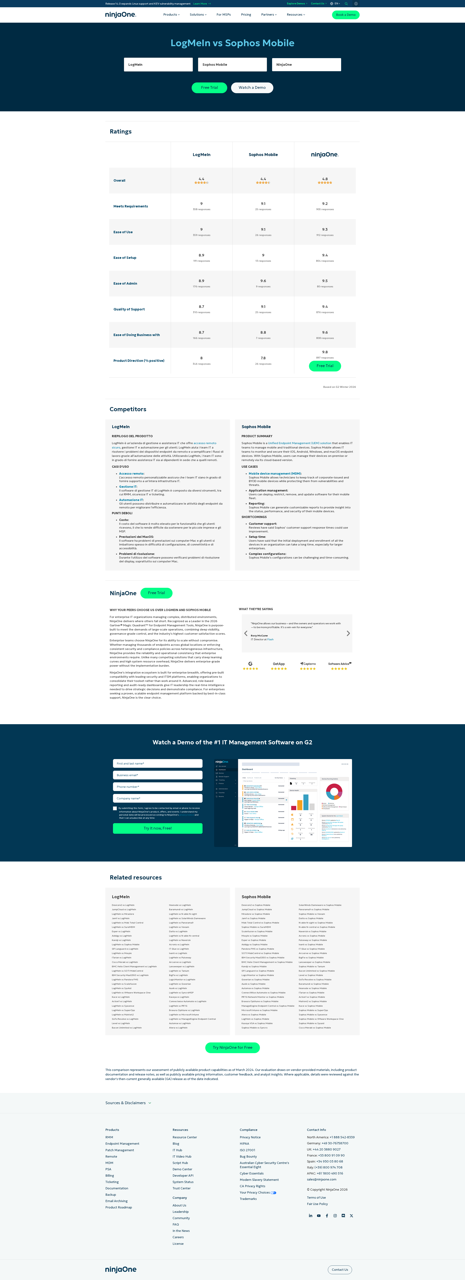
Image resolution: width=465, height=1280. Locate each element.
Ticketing (112, 1182)
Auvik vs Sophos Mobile (254, 983)
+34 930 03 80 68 (329, 1161)
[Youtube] (318, 1215)
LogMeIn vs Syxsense (123, 1005)
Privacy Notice (250, 1137)
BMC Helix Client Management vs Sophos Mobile (267, 962)
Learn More (200, 3)
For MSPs (224, 15)
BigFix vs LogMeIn (178, 975)
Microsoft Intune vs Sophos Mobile (260, 1010)
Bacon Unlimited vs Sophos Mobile (317, 970)
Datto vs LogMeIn (178, 931)
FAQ (176, 1224)
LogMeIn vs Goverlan (180, 983)
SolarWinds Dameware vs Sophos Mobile (320, 905)
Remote (111, 1156)
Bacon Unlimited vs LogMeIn (127, 1027)
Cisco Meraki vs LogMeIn (125, 962)
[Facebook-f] (327, 1215)
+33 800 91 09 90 (331, 1155)
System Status (183, 1182)
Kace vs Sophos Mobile (311, 1005)
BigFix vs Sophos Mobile (311, 957)
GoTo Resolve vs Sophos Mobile (315, 979)
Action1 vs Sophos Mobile (312, 997)
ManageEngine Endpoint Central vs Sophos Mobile (268, 1005)
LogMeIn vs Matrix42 (123, 1014)
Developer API (183, 1176)
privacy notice (186, 814)
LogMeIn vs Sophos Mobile (126, 944)
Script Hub (180, 1163)
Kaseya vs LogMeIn (179, 997)
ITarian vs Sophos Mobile (311, 992)
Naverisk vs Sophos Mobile (312, 931)
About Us (179, 1205)
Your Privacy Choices (255, 1192)
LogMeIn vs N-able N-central (184, 935)
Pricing (246, 15)
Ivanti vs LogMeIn (178, 953)
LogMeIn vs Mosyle (122, 953)
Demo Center (182, 1169)
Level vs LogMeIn (121, 1023)
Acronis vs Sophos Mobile (312, 935)
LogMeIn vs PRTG (178, 1005)
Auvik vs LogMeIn (178, 988)
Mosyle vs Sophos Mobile (255, 935)
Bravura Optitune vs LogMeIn (184, 1010)
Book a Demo (346, 15)
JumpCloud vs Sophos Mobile (257, 909)
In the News (181, 1231)
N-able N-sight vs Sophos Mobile (316, 922)
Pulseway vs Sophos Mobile (313, 940)
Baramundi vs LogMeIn (181, 909)
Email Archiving (116, 1201)
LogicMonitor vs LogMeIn (182, 979)
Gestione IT (127, 486)
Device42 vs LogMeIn (123, 905)
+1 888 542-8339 (342, 1137)
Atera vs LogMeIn (178, 1027)
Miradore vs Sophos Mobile (256, 914)
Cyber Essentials (252, 1173)
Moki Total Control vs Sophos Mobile (260, 922)
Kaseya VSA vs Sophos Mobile (257, 1023)
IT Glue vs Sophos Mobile (312, 948)
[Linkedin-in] (310, 1215)
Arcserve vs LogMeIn (180, 962)
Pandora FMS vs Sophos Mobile (258, 948)
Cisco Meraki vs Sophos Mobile (315, 1027)
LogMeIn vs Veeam (179, 927)
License (178, 1244)
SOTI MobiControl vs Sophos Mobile (260, 953)
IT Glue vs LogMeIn (179, 948)
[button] (245, 633)
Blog (176, 1144)
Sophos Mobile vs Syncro (254, 1027)
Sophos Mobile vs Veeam (312, 914)
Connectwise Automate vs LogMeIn (187, 1001)
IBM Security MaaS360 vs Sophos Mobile (263, 957)
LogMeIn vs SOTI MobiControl (127, 970)
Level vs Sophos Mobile (311, 975)
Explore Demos (296, 3)
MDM (109, 1163)
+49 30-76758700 (335, 1143)
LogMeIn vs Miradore (123, 914)
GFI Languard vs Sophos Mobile (258, 970)
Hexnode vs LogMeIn (180, 905)
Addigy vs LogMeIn (122, 935)
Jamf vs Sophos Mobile (253, 918)
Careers (178, 1237)
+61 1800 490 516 (330, 1173)
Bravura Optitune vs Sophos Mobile (260, 1001)
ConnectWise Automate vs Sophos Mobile (264, 992)
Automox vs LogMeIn (180, 1023)
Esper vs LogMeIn (121, 931)
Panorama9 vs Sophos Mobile (314, 909)
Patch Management (119, 1150)
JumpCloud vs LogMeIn (124, 909)
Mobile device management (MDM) (275, 473)
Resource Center (185, 1137)
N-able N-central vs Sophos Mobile (317, 927)
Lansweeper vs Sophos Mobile (314, 962)
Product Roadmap (118, 1207)
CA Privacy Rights (252, 1186)
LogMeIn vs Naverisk (180, 940)
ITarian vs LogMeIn (121, 957)
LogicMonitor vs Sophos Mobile (258, 975)
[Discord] (343, 1215)
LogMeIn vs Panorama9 (181, 922)
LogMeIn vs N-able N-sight (183, 914)
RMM (109, 1137)
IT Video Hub (182, 1156)
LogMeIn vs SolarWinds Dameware (187, 918)
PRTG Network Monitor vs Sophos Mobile (263, 997)
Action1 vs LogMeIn (122, 1001)
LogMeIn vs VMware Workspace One (131, 992)
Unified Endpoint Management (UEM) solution (299, 443)
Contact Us (317, 3)
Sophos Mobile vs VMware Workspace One (321, 1019)
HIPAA (244, 1144)
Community (181, 1218)
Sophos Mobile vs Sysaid (311, 1023)
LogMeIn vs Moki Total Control (127, 922)
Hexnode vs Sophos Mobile (313, 988)
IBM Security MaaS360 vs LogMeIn (130, 975)
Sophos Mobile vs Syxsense (313, 1014)
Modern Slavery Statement (259, 1180)
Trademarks (248, 1199)
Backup (110, 1195)
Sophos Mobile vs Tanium (312, 966)
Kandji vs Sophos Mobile (254, 966)
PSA (108, 1169)
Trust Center (182, 1188)
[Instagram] (335, 1215)
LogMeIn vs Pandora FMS (125, 979)
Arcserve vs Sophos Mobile (313, 953)
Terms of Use (316, 1198)
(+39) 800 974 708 (329, 1167)
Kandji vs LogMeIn (121, 940)
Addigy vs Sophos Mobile (255, 944)
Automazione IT (131, 500)
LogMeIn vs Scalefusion (124, 983)
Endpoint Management (122, 1144)
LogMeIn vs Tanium (179, 970)
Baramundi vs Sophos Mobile (314, 983)
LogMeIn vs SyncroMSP (181, 992)
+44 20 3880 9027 (327, 1149)
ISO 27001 (247, 1150)
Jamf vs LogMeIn (121, 918)
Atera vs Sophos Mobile (254, 1014)
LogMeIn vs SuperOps (123, 1010)
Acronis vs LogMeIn (179, 944)
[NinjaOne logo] (120, 15)
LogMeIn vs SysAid (121, 988)
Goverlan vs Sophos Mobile (256, 979)
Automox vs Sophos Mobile (255, 988)
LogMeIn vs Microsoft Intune (184, 1014)
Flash (270, 639)
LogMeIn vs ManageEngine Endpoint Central (192, 1019)
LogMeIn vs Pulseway (180, 957)
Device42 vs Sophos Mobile (256, 905)
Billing (109, 1176)
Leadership (181, 1212)
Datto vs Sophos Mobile (311, 918)
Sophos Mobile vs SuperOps (313, 1010)
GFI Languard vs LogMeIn (125, 948)
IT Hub (177, 1150)
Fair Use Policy (317, 1204)
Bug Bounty (248, 1156)
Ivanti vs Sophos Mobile (311, 944)
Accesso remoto (131, 473)
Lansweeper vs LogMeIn (181, 966)
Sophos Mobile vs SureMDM (256, 927)
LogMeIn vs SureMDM (123, 927)
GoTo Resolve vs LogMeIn (125, 1019)
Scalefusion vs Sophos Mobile (257, 931)
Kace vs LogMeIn (121, 997)
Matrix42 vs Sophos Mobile (313, 1001)
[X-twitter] (351, 1215)
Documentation (116, 1188)
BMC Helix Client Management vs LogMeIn (134, 966)
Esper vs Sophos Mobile (254, 940)
